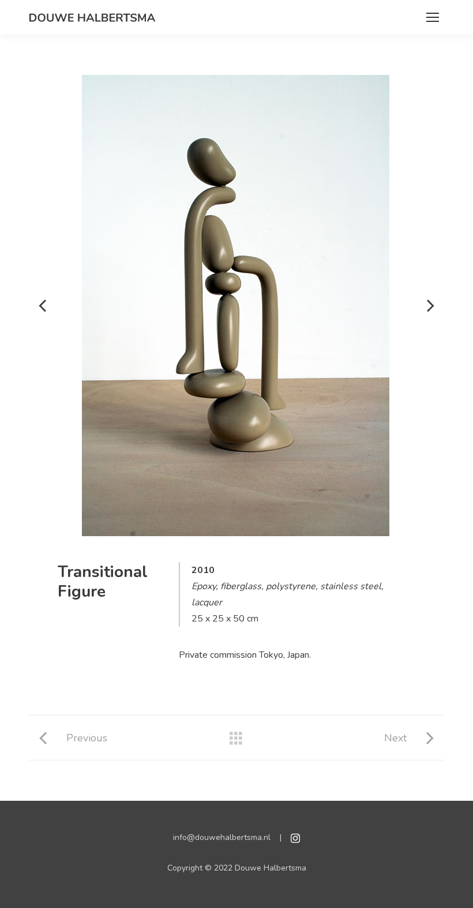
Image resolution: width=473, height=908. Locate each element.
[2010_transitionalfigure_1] (235, 305)
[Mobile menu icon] (432, 17)
